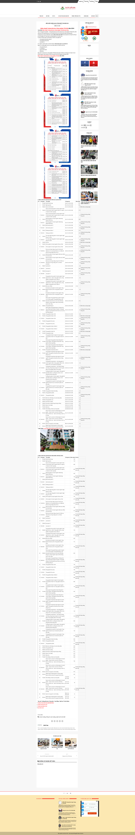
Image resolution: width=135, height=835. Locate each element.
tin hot (82, 125)
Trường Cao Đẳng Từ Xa (42, 706)
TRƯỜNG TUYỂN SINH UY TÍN (76, 16)
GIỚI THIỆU (86, 1)
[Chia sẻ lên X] (40, 714)
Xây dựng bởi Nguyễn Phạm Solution (76, 833)
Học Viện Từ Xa (41, 707)
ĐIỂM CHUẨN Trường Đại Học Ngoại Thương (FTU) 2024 (90, 84)
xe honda (88, 125)
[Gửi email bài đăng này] (38, 714)
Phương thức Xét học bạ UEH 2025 (91, 75)
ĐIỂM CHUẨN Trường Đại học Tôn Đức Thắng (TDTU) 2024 (90, 102)
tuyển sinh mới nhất (60, 717)
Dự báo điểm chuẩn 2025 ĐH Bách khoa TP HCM (52, 428)
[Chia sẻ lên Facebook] (41, 714)
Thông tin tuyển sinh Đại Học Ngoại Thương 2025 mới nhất (90, 93)
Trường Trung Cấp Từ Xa (42, 704)
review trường (42, 717)
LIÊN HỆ (96, 1)
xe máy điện (83, 127)
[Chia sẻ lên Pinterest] (42, 714)
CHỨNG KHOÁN (86, 16)
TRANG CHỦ (81, 1)
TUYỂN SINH (92, 1)
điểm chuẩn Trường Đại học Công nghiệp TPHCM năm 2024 (55, 30)
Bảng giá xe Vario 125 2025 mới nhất (91, 112)
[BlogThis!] (39, 714)
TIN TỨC (53, 16)
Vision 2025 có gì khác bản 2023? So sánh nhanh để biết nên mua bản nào (69, 825)
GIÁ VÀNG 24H (93, 16)
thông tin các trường (50, 717)
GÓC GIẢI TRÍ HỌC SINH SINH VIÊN (63, 16)
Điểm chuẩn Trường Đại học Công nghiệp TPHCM (54, 28)
